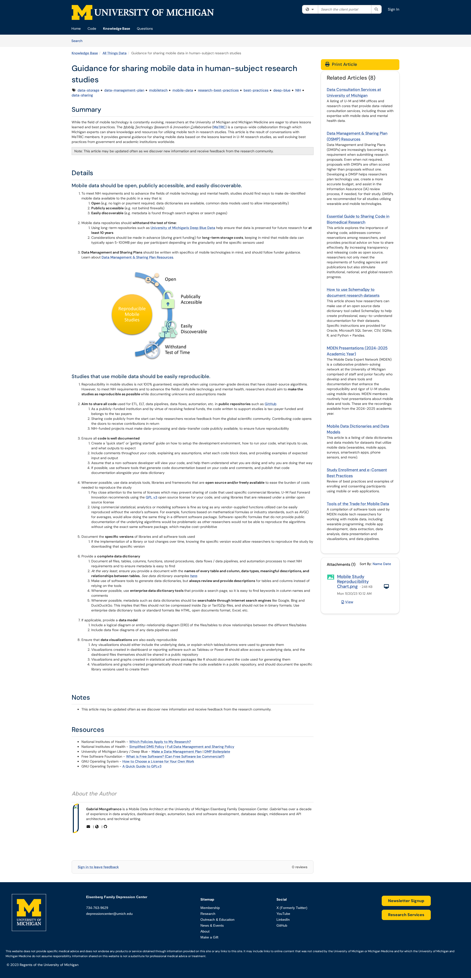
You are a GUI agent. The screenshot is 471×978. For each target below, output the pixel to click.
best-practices (256, 90)
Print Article (344, 64)
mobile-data (182, 90)
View (349, 602)
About (204, 931)
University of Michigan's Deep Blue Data (183, 228)
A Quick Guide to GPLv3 (141, 766)
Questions (145, 28)
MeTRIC (219, 127)
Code (92, 28)
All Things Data (115, 53)
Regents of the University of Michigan (49, 965)
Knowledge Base (116, 28)
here (193, 576)
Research (207, 914)
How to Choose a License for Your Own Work (158, 761)
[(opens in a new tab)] (143, 12)
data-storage (88, 90)
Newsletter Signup (406, 900)
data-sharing (82, 95)
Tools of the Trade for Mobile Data (358, 503)
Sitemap (207, 899)
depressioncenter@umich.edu (109, 914)
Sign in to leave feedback (98, 867)
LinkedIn (283, 919)
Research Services (406, 914)
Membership (210, 908)
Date (387, 564)
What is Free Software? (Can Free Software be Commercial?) (175, 756)
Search (78, 40)
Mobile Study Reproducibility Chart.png (353, 581)
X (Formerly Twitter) (291, 908)
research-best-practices (218, 90)
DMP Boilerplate (217, 751)
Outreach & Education (217, 919)
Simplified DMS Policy (146, 746)
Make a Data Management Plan (177, 751)
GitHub (270, 404)
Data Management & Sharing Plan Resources (137, 257)
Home (76, 28)
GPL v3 (151, 497)
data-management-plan (124, 90)
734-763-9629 (97, 908)
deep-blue (281, 90)
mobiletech (158, 90)
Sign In (393, 9)
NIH (298, 90)
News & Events (212, 925)
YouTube (283, 914)
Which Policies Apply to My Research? (160, 741)
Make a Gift (209, 937)
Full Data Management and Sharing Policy (200, 746)
